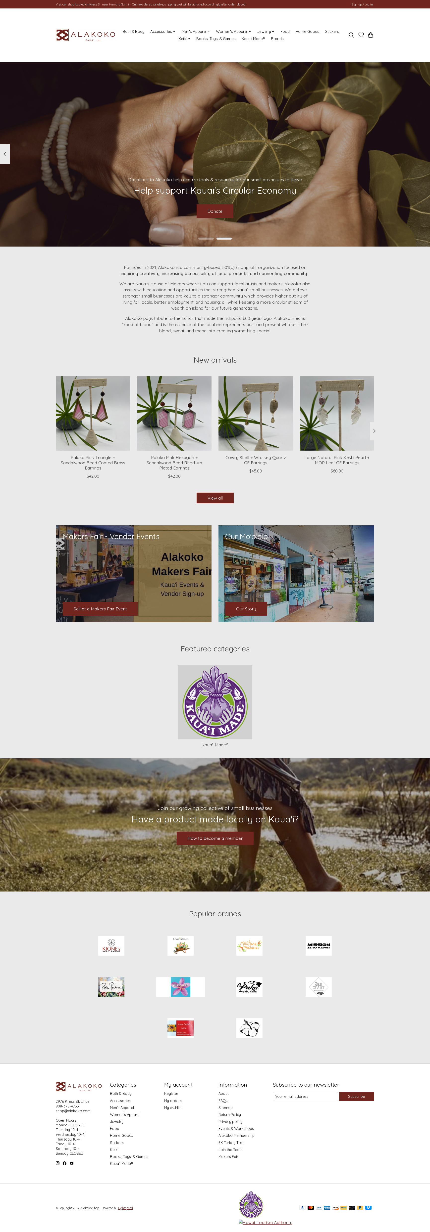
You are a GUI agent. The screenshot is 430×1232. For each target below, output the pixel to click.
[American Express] (327, 1208)
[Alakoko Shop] (86, 35)
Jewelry (116, 1121)
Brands (277, 38)
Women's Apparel (125, 1114)
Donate (215, 210)
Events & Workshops (236, 1128)
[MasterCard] (311, 1208)
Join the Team (230, 1149)
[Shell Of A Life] (318, 987)
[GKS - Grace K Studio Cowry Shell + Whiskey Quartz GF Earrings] (255, 413)
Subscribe (356, 1096)
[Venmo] (368, 1208)
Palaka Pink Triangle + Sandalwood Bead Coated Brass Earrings (93, 462)
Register (171, 1093)
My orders (173, 1100)
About (223, 1093)
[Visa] (319, 1208)
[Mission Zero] (318, 946)
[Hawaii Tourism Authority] (265, 1222)
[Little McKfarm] (180, 946)
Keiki (114, 1149)
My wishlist (173, 1107)
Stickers (332, 31)
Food (285, 31)
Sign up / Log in (362, 4)
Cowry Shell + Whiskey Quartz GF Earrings (255, 460)
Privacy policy (230, 1121)
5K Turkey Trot (231, 1142)
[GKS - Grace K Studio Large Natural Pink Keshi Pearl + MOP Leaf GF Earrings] (337, 413)
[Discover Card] (335, 1208)
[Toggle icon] (351, 35)
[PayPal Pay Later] (360, 1208)
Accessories (120, 1100)
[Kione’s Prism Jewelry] (111, 946)
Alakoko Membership (236, 1135)
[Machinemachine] (249, 946)
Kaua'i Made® (253, 38)
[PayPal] (302, 1208)
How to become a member (215, 838)
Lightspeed (125, 1208)
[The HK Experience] (249, 1029)
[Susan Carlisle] (180, 1029)
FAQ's (223, 1100)
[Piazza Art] (180, 987)
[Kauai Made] (251, 1217)
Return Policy (229, 1114)
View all (215, 498)
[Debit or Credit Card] (352, 1208)
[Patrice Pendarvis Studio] (111, 987)
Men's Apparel (122, 1107)
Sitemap (225, 1107)
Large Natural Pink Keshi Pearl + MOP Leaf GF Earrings (337, 460)
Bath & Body (133, 31)
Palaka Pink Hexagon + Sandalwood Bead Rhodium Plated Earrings (174, 462)
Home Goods (307, 31)
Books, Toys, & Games (216, 38)
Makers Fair (228, 1156)
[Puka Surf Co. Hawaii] (249, 987)
